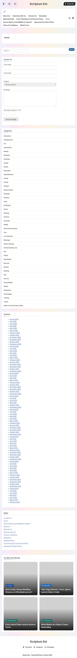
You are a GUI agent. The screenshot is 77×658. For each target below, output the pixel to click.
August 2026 (14, 319)
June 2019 (13, 493)
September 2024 (15, 371)
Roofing (6, 271)
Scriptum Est (38, 4)
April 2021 (13, 446)
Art (5, 144)
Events (6, 178)
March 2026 (14, 330)
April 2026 (13, 328)
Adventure (7, 136)
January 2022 (14, 425)
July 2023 (13, 398)
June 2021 (13, 441)
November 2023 (15, 389)
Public (6, 255)
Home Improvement (10, 228)
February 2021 (15, 450)
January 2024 (14, 385)
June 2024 (13, 376)
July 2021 (13, 439)
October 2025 (14, 342)
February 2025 (15, 360)
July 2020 (13, 464)
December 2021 (15, 427)
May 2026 (13, 326)
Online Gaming (9, 244)
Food (5, 201)
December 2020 (15, 452)
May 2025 (13, 353)
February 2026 (15, 333)
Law (5, 232)
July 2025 (13, 348)
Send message (11, 119)
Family (6, 182)
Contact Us (32, 16)
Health (6, 225)
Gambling (7, 205)
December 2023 (15, 387)
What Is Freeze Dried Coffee (13, 305)
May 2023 (13, 403)
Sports (6, 286)
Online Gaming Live (10, 248)
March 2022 (14, 421)
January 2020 (14, 477)
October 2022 (14, 405)
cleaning (7, 159)
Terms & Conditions (10, 25)
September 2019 (15, 486)
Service (6, 278)
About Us (6, 16)
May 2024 (13, 378)
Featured (7, 194)
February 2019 (15, 502)
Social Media (8, 282)
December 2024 (15, 364)
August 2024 (14, 373)
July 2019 (13, 491)
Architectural (8, 140)
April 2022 (13, 418)
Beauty (6, 151)
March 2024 (14, 380)
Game (6, 209)
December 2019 (15, 479)
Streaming (7, 290)
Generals (7, 221)
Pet (5, 251)
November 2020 (15, 455)
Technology (8, 294)
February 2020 (15, 475)
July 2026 (13, 321)
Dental (6, 167)
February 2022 (15, 423)
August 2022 (14, 409)
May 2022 (13, 416)
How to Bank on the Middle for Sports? (17, 22)
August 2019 (14, 488)
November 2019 (15, 482)
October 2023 (14, 391)
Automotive (8, 147)
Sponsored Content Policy (44, 22)
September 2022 (15, 407)
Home (47, 19)
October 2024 (14, 369)
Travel (6, 302)
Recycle (6, 263)
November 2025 (15, 339)
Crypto (6, 163)
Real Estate (7, 259)
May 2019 (13, 495)
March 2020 (14, 473)
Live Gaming (8, 236)
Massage (7, 240)
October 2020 (14, 457)
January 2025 (14, 362)
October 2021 (14, 432)
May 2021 (13, 443)
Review (6, 267)
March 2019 (14, 500)
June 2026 (13, 324)
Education (7, 171)
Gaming (6, 213)
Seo (5, 275)
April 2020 (13, 470)
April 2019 (13, 497)
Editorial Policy (8, 19)
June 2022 (13, 414)
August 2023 (14, 396)
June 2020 (13, 466)
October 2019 (14, 484)
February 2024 (15, 382)
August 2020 (14, 461)
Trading (6, 298)
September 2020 (15, 459)
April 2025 (13, 355)
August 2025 (14, 346)
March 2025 (14, 357)
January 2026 (14, 335)
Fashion (6, 186)
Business (7, 155)
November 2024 (15, 367)
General (6, 217)
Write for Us (24, 25)
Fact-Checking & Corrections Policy (30, 19)
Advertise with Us (19, 16)
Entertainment (8, 174)
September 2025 (15, 344)
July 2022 (13, 412)
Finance (6, 198)
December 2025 (15, 337)
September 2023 (15, 394)
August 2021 (14, 436)
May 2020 (13, 468)
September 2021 (15, 434)
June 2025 (13, 351)
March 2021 (14, 448)
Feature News (8, 190)
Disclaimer (43, 16)
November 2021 (15, 430)
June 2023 (13, 400)
